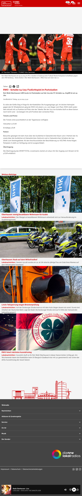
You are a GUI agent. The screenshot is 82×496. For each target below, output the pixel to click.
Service (4, 422)
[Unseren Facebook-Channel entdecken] (77, 469)
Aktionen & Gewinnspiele (11, 416)
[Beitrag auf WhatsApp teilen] (10, 86)
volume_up (65, 489)
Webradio (5, 405)
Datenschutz (16, 469)
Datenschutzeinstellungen (32, 469)
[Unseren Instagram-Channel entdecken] (80, 469)
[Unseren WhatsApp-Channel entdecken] (73, 469)
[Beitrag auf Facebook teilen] (14, 86)
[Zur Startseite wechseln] (6, 3)
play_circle (74, 489)
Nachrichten (6, 411)
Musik (4, 434)
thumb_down (70, 489)
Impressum (5, 469)
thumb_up (77, 489)
